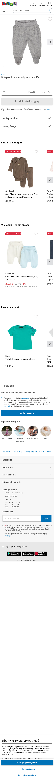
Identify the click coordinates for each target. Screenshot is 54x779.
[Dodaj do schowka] (49, 18)
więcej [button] (7, 535)
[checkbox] (3, 525)
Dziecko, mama (32, 438)
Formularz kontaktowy (14, 493)
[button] (27, 775)
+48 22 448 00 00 (11, 496)
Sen (45, 438)
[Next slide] (50, 42)
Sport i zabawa (7, 438)
